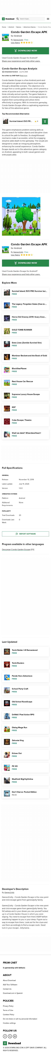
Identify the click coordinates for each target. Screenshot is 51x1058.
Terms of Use (8, 1010)
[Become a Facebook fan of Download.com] (5, 1036)
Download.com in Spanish (13, 993)
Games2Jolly (9, 892)
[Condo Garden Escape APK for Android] (5, 37)
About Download (9, 981)
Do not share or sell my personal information (20, 1019)
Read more (23, 76)
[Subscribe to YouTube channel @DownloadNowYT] (15, 1036)
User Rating (15, 43)
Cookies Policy (8, 1015)
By (17, 40)
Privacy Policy (8, 1006)
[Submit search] (18, 19)
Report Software (27, 534)
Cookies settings (9, 1023)
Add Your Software (10, 985)
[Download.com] (8, 18)
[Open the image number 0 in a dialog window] (21, 216)
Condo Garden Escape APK (29, 33)
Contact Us (7, 989)
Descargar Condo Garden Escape (16, 549)
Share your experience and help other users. (21, 61)
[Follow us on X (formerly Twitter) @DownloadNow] (10, 1036)
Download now (27, 50)
